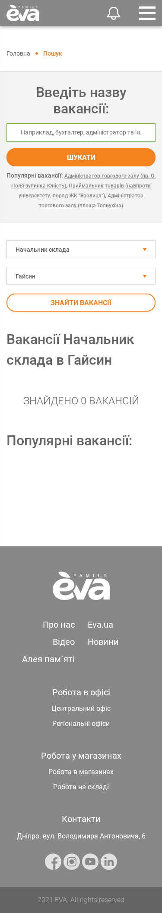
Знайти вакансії (81, 303)
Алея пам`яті (48, 659)
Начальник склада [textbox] (43, 249)
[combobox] (81, 249)
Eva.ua (100, 624)
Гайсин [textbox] (25, 276)
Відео (64, 642)
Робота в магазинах (81, 772)
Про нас (59, 624)
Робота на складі (81, 787)
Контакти (81, 819)
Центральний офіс (81, 708)
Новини (103, 642)
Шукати (81, 157)
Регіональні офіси (81, 723)
